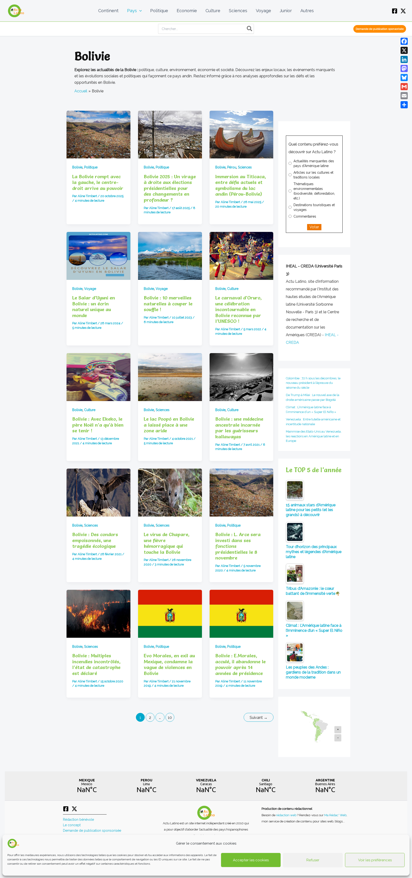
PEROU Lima (146, 786)
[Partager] (404, 104)
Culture (232, 289)
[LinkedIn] (404, 59)
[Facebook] (394, 11)
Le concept (72, 825)
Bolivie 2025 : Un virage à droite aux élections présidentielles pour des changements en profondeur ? (170, 188)
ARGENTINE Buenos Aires (325, 786)
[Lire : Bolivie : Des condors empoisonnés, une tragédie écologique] (98, 493)
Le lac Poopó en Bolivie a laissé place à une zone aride (169, 425)
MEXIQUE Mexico (87, 786)
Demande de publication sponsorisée (92, 830)
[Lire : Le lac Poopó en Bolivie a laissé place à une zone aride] (170, 377)
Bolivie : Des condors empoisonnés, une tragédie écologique (95, 540)
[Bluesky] (404, 77)
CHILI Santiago (265, 786)
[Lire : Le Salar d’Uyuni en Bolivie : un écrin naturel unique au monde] (98, 256)
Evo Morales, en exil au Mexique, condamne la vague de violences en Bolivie (169, 664)
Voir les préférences (375, 860)
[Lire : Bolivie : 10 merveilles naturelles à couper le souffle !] (170, 256)
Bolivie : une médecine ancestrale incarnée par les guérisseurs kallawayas (239, 427)
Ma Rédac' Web (335, 815)
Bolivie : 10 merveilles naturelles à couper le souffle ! (168, 303)
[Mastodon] (404, 68)
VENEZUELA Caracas (206, 786)
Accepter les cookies (251, 860)
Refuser (312, 860)
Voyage (90, 289)
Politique (91, 167)
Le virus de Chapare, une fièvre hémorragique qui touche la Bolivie (166, 543)
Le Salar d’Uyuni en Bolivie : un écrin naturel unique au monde (93, 306)
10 (170, 717)
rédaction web (286, 815)
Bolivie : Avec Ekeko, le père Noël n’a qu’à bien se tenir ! (98, 425)
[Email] (404, 95)
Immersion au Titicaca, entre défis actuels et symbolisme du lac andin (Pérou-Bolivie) (240, 185)
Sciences (245, 167)
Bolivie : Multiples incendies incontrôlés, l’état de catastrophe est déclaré (96, 664)
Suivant (259, 717)
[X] (403, 11)
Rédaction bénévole (78, 819)
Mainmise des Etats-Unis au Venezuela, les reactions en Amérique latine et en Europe (313, 436)
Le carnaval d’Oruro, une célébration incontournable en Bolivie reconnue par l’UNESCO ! (238, 309)
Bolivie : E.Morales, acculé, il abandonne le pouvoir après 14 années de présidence (240, 664)
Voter (314, 227)
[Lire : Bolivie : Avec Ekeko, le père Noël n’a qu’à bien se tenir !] (98, 377)
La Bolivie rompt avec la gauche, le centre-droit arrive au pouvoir (97, 182)
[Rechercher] (250, 29)
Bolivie (77, 167)
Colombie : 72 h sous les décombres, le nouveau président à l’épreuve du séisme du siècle (313, 382)
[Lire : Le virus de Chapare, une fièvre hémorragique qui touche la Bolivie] (170, 493)
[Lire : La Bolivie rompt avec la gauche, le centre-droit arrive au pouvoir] (98, 135)
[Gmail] (404, 86)
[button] (139, 10)
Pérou (231, 167)
